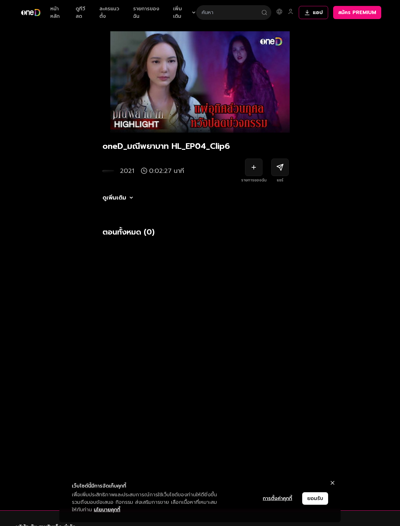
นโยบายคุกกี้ (107, 509)
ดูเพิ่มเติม (114, 197)
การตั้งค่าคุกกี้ (277, 498)
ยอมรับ (315, 498)
